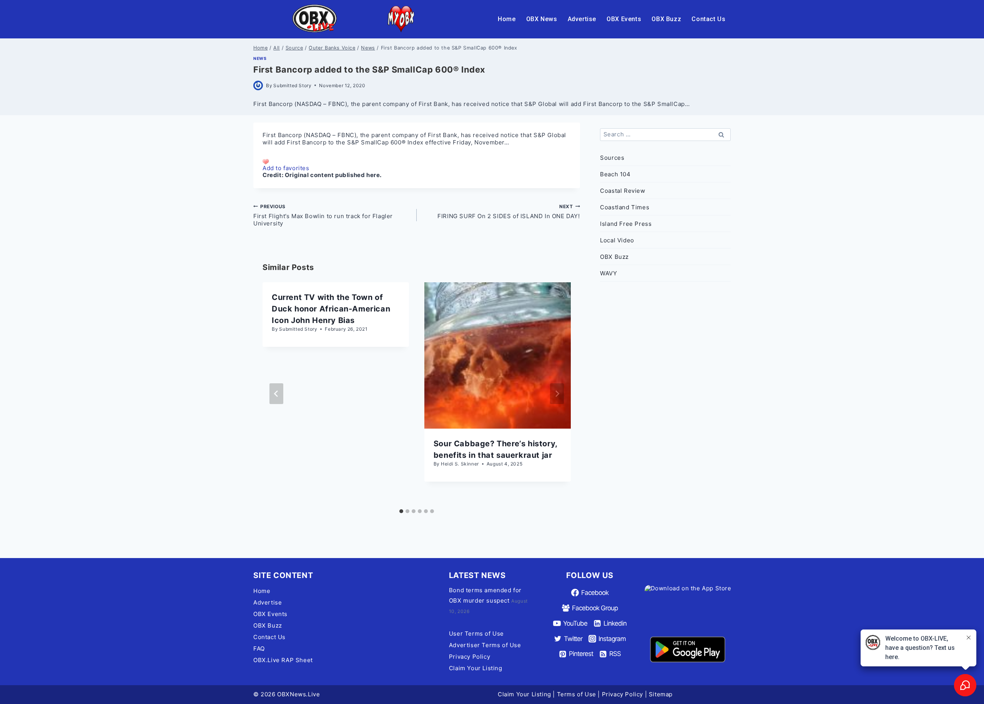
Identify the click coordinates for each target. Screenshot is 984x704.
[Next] (557, 393)
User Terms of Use (476, 633)
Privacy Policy (469, 656)
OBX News (541, 19)
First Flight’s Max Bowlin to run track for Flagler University (323, 215)
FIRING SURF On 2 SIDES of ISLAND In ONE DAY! (508, 212)
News (259, 58)
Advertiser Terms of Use (485, 645)
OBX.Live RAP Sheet (283, 660)
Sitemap (661, 694)
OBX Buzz (666, 19)
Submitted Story (292, 85)
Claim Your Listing (475, 668)
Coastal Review (622, 190)
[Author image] (258, 85)
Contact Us (708, 19)
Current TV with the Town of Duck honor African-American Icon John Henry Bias (331, 309)
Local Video (617, 240)
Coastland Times (624, 207)
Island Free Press (626, 223)
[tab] (401, 511)
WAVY (608, 273)
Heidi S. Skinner (460, 464)
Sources (612, 157)
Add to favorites (286, 168)
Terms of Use (576, 694)
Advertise (582, 19)
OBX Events (624, 19)
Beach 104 (615, 174)
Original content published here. (333, 175)
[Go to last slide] (276, 393)
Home (506, 19)
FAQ (259, 648)
